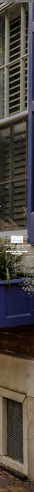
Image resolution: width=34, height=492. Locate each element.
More (32, 1)
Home (17, 1)
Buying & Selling (27, 1)
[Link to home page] (5, 1)
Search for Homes (21, 1)
